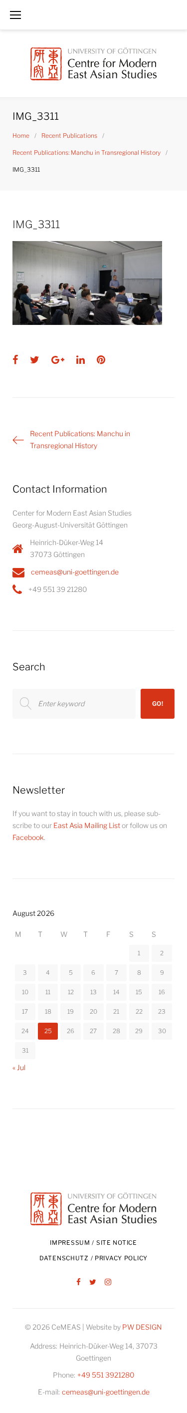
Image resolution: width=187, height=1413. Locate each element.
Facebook (28, 837)
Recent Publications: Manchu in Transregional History (86, 152)
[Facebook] (78, 1282)
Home (20, 135)
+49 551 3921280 (106, 1375)
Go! (158, 703)
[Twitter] (92, 1282)
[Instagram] (108, 1282)
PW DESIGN (142, 1327)
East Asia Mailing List (86, 825)
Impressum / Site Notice (93, 1242)
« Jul (18, 1067)
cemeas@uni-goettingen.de (75, 571)
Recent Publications (69, 135)
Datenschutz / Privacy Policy (93, 1258)
